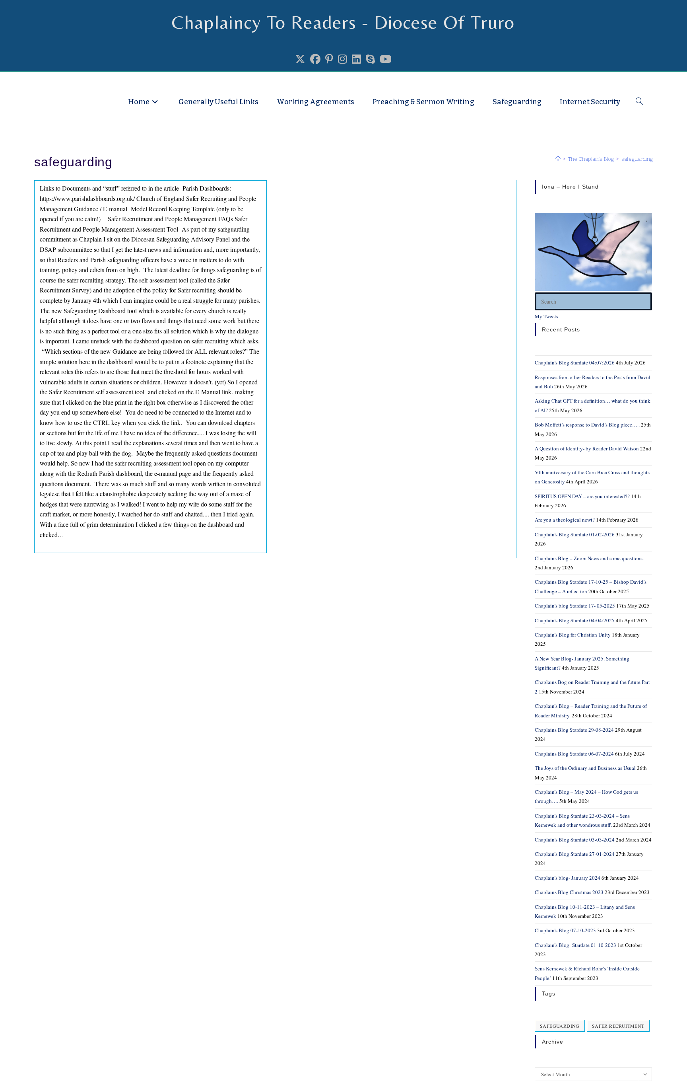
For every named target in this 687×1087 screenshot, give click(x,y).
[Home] (558, 159)
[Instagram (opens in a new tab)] (342, 59)
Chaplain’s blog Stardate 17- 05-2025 (575, 605)
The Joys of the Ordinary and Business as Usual (585, 767)
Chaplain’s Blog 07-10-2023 (565, 930)
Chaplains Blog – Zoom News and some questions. (589, 558)
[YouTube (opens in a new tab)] (385, 59)
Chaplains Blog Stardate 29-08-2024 (574, 729)
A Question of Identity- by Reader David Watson (587, 448)
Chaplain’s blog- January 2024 (567, 877)
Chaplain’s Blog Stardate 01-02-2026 (575, 534)
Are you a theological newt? (565, 519)
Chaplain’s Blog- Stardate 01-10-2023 (575, 945)
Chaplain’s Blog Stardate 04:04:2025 (575, 620)
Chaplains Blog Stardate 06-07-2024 (574, 753)
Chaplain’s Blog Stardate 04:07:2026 (575, 362)
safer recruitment (618, 1026)
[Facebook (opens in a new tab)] (315, 59)
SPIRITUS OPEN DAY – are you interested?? (582, 496)
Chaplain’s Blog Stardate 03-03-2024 (575, 839)
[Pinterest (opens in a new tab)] (329, 59)
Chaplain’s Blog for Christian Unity (573, 634)
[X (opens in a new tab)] (300, 59)
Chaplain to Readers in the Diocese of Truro (137, 84)
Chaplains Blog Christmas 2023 (569, 892)
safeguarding (637, 159)
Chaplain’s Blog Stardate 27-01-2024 (575, 853)
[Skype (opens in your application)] (370, 59)
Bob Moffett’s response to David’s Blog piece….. (587, 424)
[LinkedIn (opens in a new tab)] (356, 59)
